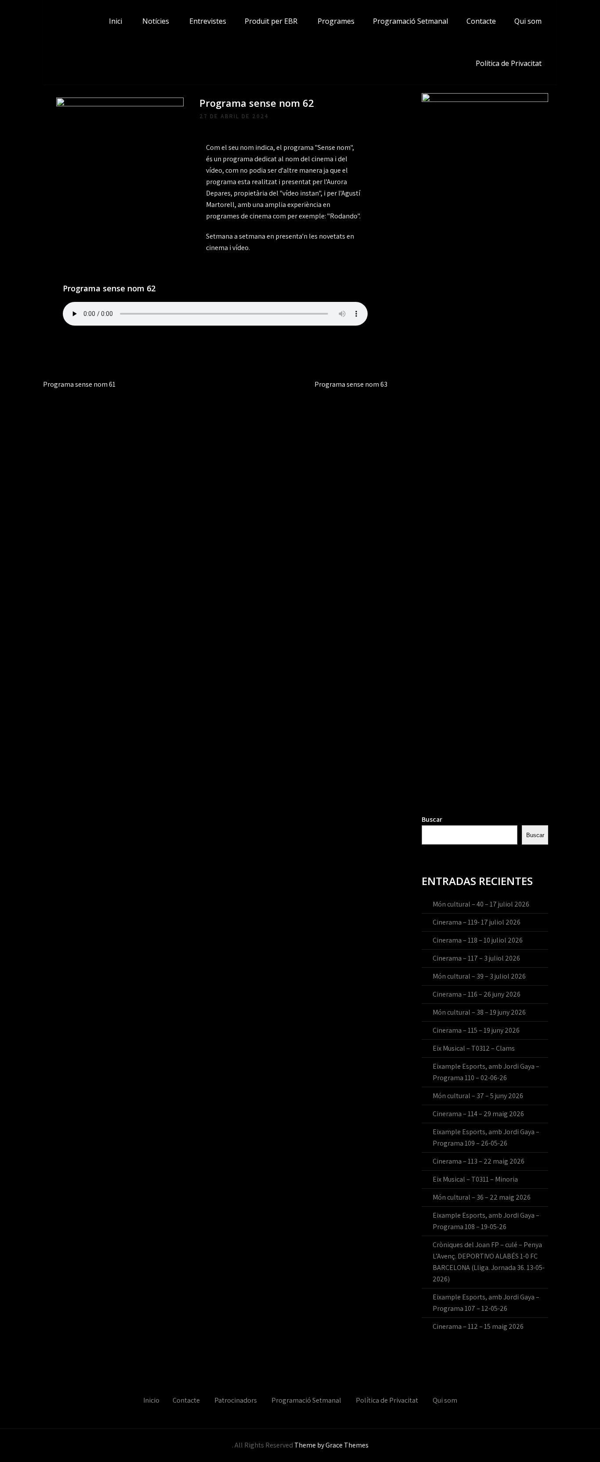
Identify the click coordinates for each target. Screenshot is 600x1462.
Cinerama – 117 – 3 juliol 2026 (476, 958)
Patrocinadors (235, 1400)
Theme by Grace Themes (331, 1445)
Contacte (481, 21)
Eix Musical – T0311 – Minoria (475, 1179)
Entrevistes (207, 21)
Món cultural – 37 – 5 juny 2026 (478, 1095)
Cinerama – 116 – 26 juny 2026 (476, 994)
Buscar (432, 819)
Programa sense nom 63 (350, 384)
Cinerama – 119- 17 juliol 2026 (476, 922)
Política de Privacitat (509, 63)
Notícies (155, 21)
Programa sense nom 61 (79, 384)
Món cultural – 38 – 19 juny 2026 (479, 1012)
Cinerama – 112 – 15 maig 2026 (478, 1326)
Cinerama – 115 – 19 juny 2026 (476, 1030)
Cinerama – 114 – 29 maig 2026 (478, 1113)
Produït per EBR (271, 21)
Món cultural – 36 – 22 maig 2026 (482, 1197)
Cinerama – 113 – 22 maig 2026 (478, 1161)
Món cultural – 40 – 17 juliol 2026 (481, 904)
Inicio (151, 1400)
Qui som (528, 21)
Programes (336, 21)
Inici (115, 21)
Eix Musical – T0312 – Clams (474, 1048)
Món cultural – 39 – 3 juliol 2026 (479, 976)
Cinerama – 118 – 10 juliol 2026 (478, 940)
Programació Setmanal (410, 21)
